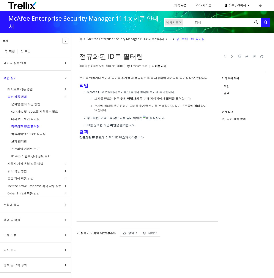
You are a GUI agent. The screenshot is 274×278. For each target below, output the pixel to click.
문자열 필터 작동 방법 (25, 104)
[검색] (265, 22)
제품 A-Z (180, 5)
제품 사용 (160, 66)
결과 (227, 93)
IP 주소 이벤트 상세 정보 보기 (31, 156)
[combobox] (208, 22)
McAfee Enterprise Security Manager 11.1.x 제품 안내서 (125, 39)
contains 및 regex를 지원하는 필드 (34, 111)
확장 (12, 51)
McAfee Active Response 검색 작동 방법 (34, 186)
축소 (28, 51)
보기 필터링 (19, 141)
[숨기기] (65, 41)
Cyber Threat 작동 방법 (23, 193)
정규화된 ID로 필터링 (25, 126)
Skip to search (90, 4)
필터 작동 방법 (17, 97)
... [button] (170, 39)
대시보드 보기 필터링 (25, 119)
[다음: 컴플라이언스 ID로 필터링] (232, 56)
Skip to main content (61, 4)
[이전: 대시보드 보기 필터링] (224, 56)
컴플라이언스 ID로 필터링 (28, 134)
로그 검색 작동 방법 (20, 178)
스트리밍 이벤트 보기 (25, 149)
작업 (227, 86)
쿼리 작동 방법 (17, 171)
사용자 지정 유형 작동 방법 (25, 164)
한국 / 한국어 (237, 5)
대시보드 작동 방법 (20, 89)
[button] (260, 5)
